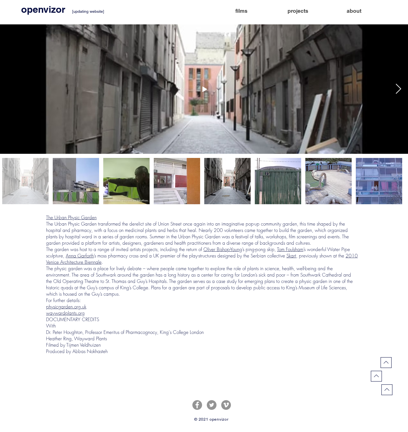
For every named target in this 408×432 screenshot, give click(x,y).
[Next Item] (398, 89)
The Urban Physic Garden (71, 217)
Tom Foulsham (290, 249)
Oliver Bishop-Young (222, 249)
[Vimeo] (226, 405)
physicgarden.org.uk (66, 306)
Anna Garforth (80, 255)
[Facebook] (197, 405)
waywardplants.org (65, 313)
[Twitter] (211, 405)
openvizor (44, 9)
